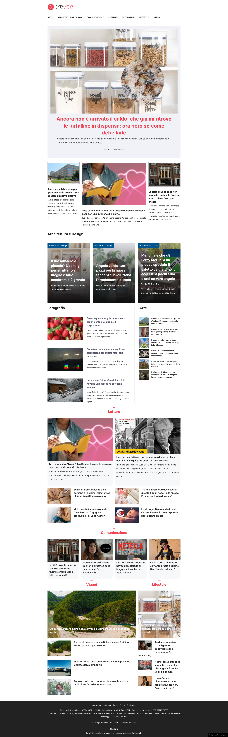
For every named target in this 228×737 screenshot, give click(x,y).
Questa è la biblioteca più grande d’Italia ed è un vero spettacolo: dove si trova (63, 192)
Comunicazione (95, 17)
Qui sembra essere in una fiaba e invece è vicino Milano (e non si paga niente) (89, 630)
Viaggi (157, 17)
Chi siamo (96, 705)
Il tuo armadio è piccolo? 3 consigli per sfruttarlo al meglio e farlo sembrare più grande (68, 270)
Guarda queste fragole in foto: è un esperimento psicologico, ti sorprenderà (106, 322)
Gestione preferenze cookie (218, 735)
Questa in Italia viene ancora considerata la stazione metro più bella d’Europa (165, 342)
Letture (112, 17)
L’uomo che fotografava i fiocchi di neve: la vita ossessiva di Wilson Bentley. (106, 384)
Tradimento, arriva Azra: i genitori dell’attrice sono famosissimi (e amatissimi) (157, 649)
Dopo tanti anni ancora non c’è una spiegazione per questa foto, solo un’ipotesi (106, 353)
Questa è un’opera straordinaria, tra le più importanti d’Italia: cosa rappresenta (165, 331)
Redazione (106, 705)
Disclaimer (131, 705)
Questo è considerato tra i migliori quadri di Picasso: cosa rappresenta (164, 353)
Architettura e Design (69, 17)
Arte (50, 17)
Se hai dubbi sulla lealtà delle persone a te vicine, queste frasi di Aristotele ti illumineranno (92, 493)
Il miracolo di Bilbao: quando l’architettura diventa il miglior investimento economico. (164, 374)
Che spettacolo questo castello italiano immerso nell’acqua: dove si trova (165, 364)
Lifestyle (144, 17)
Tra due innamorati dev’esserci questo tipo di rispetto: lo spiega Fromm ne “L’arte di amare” (160, 493)
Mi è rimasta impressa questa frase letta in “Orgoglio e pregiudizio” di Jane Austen (90, 512)
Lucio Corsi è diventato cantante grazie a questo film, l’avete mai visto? (164, 566)
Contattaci (131, 722)
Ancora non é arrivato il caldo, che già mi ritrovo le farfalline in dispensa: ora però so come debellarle (114, 126)
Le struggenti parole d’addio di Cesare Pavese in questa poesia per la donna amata (159, 512)
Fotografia (128, 17)
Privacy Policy (119, 705)
